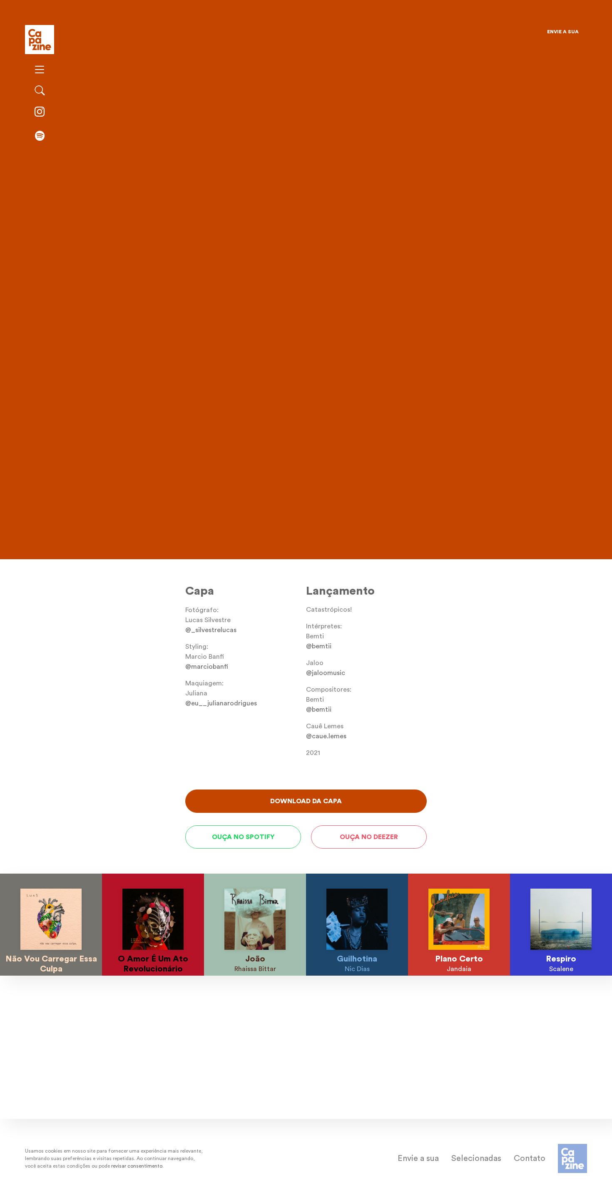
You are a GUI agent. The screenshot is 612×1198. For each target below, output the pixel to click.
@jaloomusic (325, 673)
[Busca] (40, 91)
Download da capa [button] (306, 801)
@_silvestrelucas (210, 630)
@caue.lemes (326, 736)
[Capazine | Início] (39, 38)
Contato (529, 1158)
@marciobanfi (206, 666)
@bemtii (198, 522)
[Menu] (39, 70)
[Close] (367, 34)
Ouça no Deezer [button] (369, 837)
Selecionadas (476, 1158)
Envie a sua (563, 31)
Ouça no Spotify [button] (243, 837)
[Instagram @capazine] (40, 112)
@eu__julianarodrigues (221, 703)
